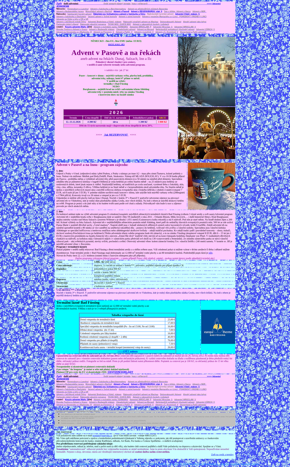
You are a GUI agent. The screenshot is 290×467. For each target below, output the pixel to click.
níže (211, 253)
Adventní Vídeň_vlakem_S (187, 14)
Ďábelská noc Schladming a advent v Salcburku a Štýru (119, 14)
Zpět (59, 3)
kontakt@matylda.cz (102, 435)
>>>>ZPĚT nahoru (128, 351)
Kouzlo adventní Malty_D (76, 27)
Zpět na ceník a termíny (222, 454)
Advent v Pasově (121, 11)
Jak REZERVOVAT (116, 134)
